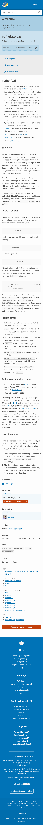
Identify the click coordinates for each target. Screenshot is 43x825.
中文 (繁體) (17, 805)
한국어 (23, 807)
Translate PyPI (20, 712)
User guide (20, 661)
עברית (32, 805)
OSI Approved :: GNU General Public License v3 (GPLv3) (22, 572)
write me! (25, 89)
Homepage (9, 483)
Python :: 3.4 (10, 600)
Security (8, 617)
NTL (26, 134)
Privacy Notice (20, 741)
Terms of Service (20, 732)
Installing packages (20, 655)
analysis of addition (28, 408)
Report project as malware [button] (21, 627)
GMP (21, 134)
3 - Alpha (8, 564)
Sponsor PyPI (22, 715)
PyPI (29, 217)
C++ (6, 592)
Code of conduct (20, 738)
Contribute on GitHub (21, 709)
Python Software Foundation (28, 772)
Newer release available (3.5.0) (15, 501)
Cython (8, 595)
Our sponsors (21, 693)
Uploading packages (20, 658)
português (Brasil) (11, 803)
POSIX (7, 583)
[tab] (21, 58)
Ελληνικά (31, 803)
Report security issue (21, 735)
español (20, 801)
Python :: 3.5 (10, 602)
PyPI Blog (20, 681)
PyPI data (6, 494)
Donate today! (21, 765)
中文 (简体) (8, 805)
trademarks (19, 771)
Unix (7, 586)
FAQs (21, 667)
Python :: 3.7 (10, 607)
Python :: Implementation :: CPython (19, 610)
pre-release (18, 25)
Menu (35, 4)
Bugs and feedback (21, 706)
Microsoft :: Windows (13, 580)
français (27, 801)
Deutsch (38, 803)
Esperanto (39, 805)
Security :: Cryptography (14, 619)
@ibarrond (28, 384)
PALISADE (9, 137)
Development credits (20, 718)
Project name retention (20, 664)
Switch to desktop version (21, 791)
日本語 (34, 801)
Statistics (21, 687)
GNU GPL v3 (14, 141)
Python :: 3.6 (10, 605)
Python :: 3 (9, 597)
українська (22, 803)
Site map (22, 780)
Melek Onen (16, 389)
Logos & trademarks (21, 690)
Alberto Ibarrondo (14, 529)
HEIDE (8, 405)
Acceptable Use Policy (20, 744)
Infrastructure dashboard (20, 684)
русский (25, 805)
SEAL (7, 128)
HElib (7, 134)
